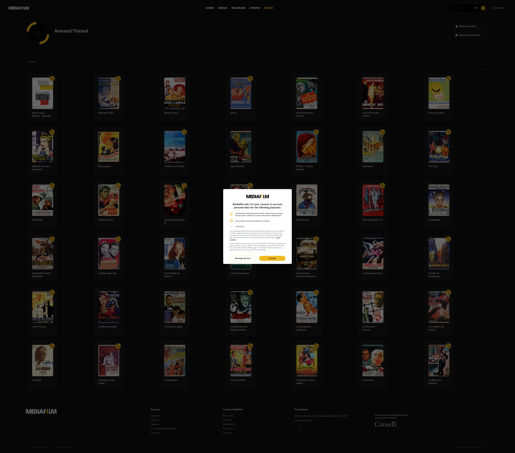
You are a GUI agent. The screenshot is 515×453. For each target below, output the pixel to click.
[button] (257, 226)
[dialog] (257, 226)
